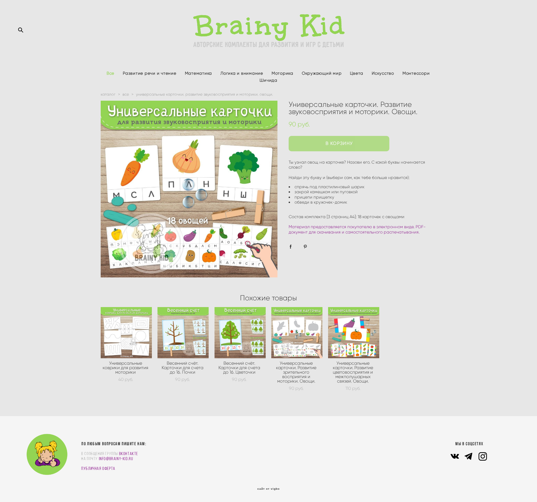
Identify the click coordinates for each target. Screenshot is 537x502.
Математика (198, 73)
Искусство (383, 73)
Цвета (356, 73)
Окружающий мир (322, 73)
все (126, 94)
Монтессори (416, 73)
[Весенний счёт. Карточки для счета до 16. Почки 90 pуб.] (183, 332)
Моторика (282, 73)
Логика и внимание (241, 73)
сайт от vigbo (268, 488)
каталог (108, 94)
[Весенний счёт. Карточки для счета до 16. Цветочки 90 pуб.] (240, 332)
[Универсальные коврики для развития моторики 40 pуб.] (126, 332)
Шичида (268, 80)
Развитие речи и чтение (149, 73)
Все (110, 73)
